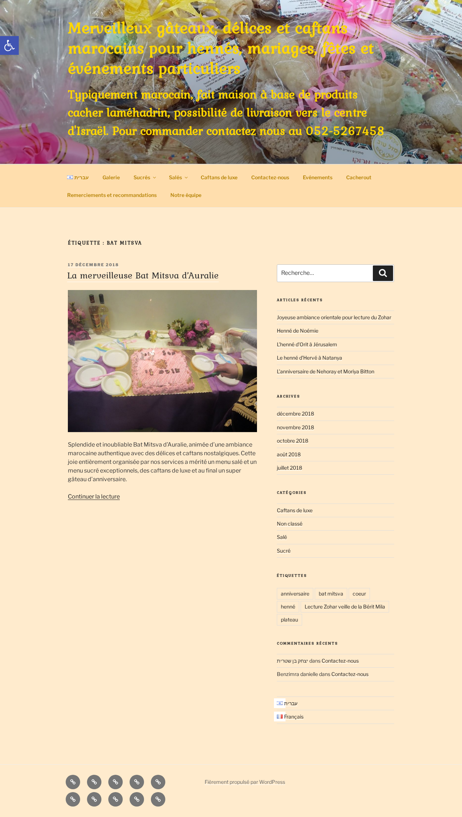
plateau (289, 619)
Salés (175, 177)
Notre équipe (185, 195)
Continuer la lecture (94, 496)
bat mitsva (331, 593)
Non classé (289, 523)
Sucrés (142, 177)
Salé (282, 537)
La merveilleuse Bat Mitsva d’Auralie (143, 275)
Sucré (284, 551)
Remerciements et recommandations (112, 195)
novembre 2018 (295, 427)
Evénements (317, 177)
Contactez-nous (270, 177)
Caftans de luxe (219, 177)
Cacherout (358, 177)
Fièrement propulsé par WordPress (245, 782)
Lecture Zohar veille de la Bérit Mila (345, 606)
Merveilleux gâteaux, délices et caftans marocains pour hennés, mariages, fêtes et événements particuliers (221, 48)
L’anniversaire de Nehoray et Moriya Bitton (325, 371)
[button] (9, 45)
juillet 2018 (289, 468)
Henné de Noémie (297, 331)
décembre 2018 (295, 413)
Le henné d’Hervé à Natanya (309, 358)
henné (288, 606)
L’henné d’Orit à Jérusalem (307, 344)
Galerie (111, 177)
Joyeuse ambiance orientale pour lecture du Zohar (334, 317)
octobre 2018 (292, 441)
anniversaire (295, 593)
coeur (359, 593)
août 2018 (289, 454)
